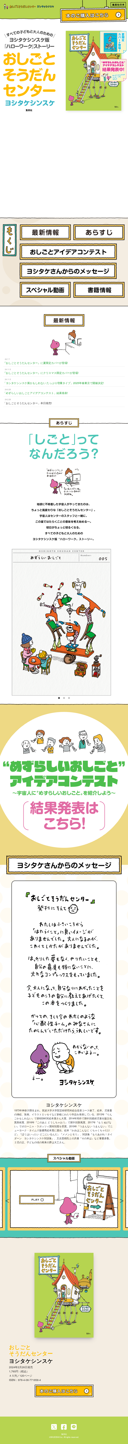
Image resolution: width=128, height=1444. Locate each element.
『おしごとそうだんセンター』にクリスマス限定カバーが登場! (40, 373)
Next (121, 1198)
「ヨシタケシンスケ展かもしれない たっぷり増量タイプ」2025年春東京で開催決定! (53, 383)
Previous (6, 1198)
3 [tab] (69, 697)
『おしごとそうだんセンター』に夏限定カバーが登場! (36, 363)
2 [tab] (64, 697)
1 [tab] (59, 697)
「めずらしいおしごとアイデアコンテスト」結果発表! (35, 393)
